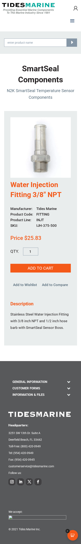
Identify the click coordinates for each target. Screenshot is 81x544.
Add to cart (40, 268)
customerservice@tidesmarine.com (31, 466)
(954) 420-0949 (23, 453)
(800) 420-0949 (31, 446)
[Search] (71, 42)
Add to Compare (55, 285)
